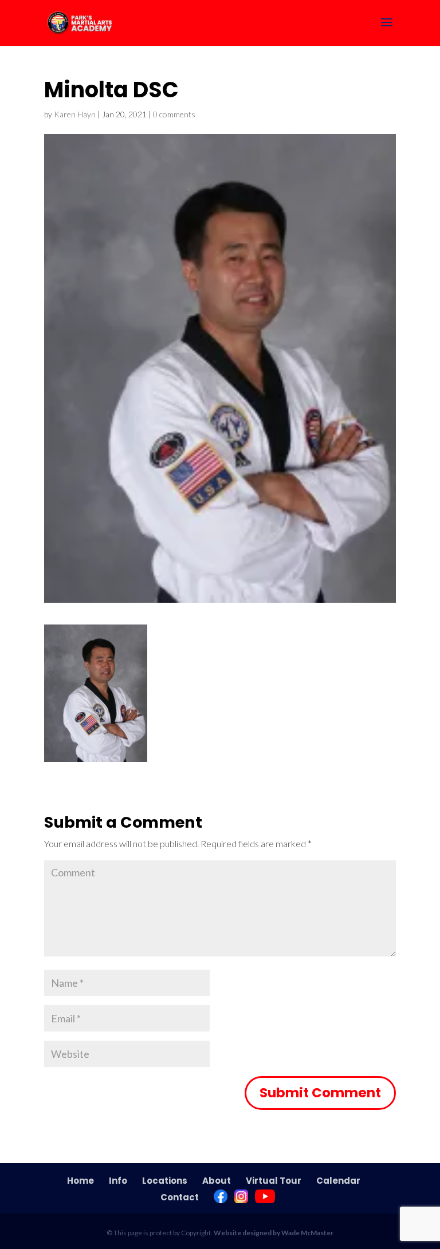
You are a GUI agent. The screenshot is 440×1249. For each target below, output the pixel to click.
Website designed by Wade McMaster (273, 1232)
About (216, 1181)
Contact (179, 1197)
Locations (164, 1181)
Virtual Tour (273, 1181)
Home (80, 1181)
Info (118, 1181)
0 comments (174, 114)
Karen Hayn (75, 114)
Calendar (338, 1181)
